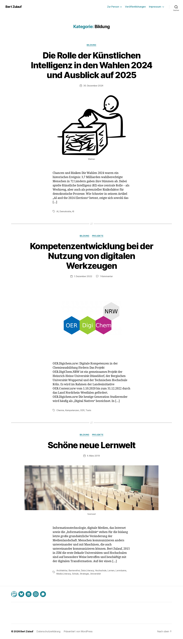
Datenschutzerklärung (48, 631)
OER (82, 410)
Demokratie (65, 211)
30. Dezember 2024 (93, 85)
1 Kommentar (106, 276)
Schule (75, 573)
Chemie (60, 410)
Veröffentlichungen (135, 6)
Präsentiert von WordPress (78, 631)
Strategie (84, 573)
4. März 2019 (93, 455)
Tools (88, 410)
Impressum (155, 6)
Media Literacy (63, 573)
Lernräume (121, 570)
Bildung (91, 45)
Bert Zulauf (13, 6)
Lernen (111, 570)
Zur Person (113, 6)
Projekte (97, 236)
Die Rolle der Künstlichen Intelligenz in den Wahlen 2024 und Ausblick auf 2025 (91, 65)
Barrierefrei (74, 570)
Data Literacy (87, 570)
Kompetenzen (72, 410)
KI (73, 211)
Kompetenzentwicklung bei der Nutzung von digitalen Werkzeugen (91, 256)
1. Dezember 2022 (83, 276)
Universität (95, 573)
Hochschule (101, 570)
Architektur (61, 570)
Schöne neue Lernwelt (91, 445)
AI (57, 211)
